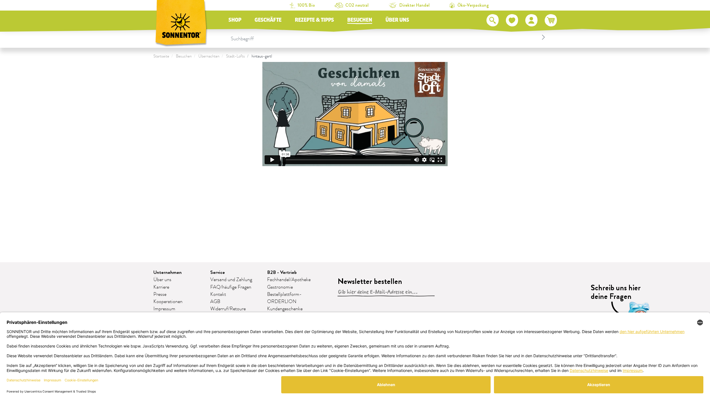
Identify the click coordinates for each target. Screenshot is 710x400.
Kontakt (218, 294)
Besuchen (359, 20)
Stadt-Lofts (235, 56)
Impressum (164, 309)
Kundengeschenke (285, 309)
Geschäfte (268, 20)
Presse (159, 294)
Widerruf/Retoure (228, 309)
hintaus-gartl (262, 56)
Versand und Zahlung (231, 279)
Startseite (161, 56)
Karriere (161, 287)
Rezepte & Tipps (314, 20)
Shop (235, 20)
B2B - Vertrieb (282, 272)
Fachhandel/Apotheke (289, 279)
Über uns (397, 20)
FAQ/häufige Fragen (230, 287)
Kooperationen (167, 301)
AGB (215, 301)
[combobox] (388, 37)
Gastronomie (280, 287)
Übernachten (208, 56)
